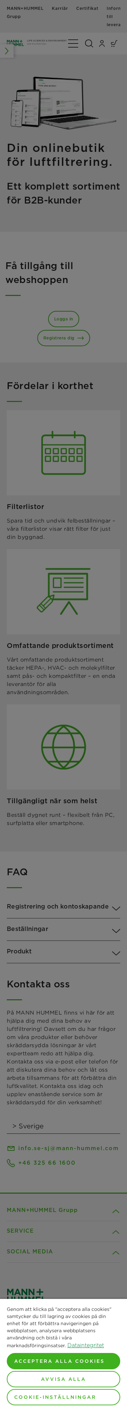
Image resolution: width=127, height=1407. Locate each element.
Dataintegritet (85, 1345)
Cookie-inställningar (55, 1397)
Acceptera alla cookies (59, 1361)
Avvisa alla (63, 1379)
